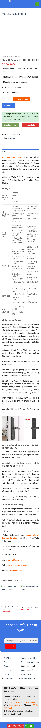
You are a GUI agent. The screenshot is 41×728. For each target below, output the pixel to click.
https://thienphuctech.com (16, 565)
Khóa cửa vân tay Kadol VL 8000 (9, 608)
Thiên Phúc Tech (15, 570)
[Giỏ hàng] (37, 4)
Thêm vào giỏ (21, 99)
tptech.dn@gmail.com (14, 560)
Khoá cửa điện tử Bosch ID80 (30, 607)
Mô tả (4, 151)
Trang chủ (5, 56)
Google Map (8, 678)
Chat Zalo (29, 726)
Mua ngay (8, 105)
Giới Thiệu (7, 658)
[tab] (20, 151)
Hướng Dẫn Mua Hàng (29, 658)
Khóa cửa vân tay (16, 56)
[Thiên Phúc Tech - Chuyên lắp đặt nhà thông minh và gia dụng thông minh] (20, 4)
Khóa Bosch (12, 138)
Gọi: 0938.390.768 (16, 726)
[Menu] (3, 4)
